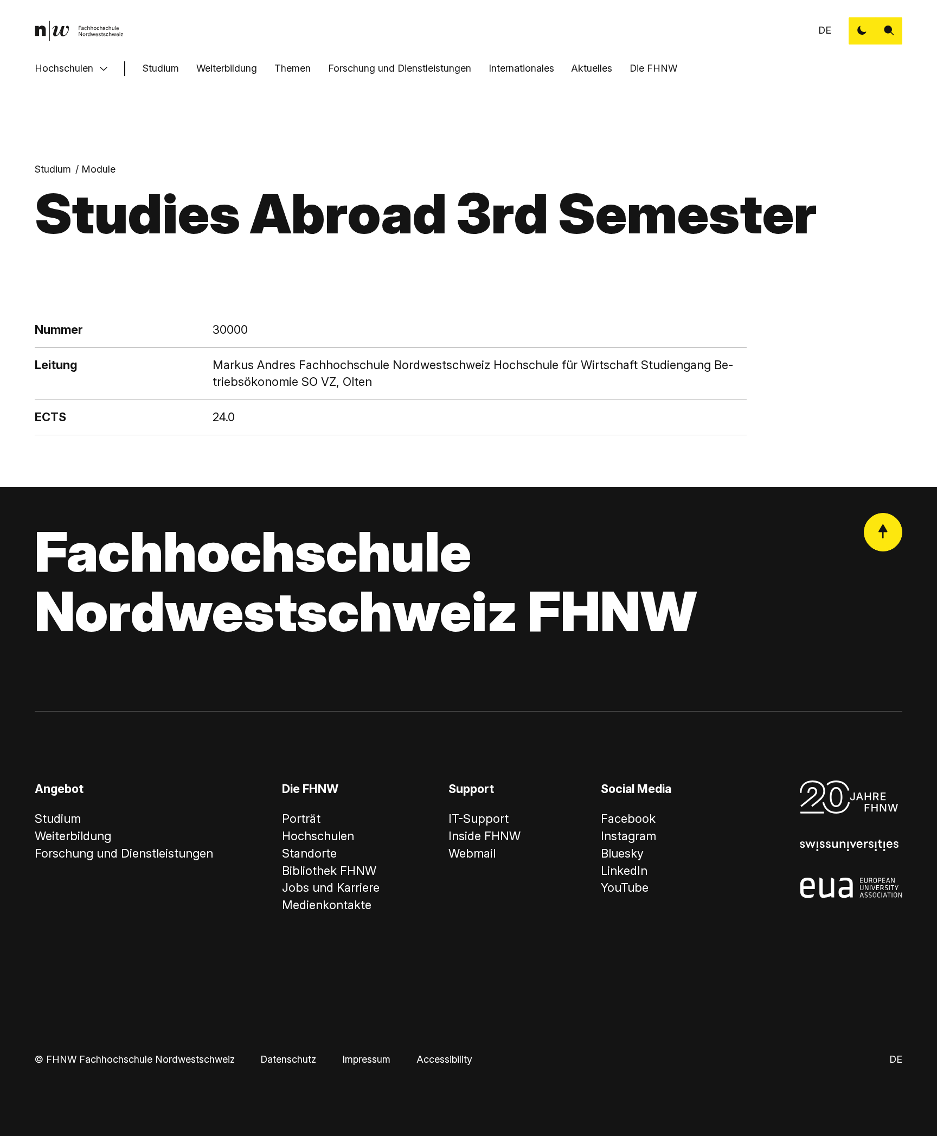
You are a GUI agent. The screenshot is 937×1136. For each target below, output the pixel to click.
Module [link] (98, 169)
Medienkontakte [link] (326, 905)
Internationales (521, 68)
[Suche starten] (889, 31)
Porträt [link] (301, 818)
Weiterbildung (226, 68)
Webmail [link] (472, 853)
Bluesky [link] (622, 853)
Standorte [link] (309, 853)
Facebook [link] (628, 818)
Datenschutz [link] (288, 1059)
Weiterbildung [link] (73, 836)
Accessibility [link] (444, 1059)
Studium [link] (53, 169)
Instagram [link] (628, 836)
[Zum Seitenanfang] (883, 532)
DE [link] (824, 30)
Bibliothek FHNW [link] (329, 871)
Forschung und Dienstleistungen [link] (124, 853)
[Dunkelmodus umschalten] (862, 31)
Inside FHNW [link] (484, 836)
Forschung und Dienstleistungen (399, 68)
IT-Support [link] (478, 818)
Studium (161, 68)
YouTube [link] (625, 887)
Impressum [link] (366, 1059)
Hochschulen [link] (318, 836)
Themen (292, 68)
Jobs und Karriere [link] (331, 887)
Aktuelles (591, 68)
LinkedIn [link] (624, 871)
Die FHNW (653, 68)
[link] (79, 31)
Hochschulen (64, 68)
